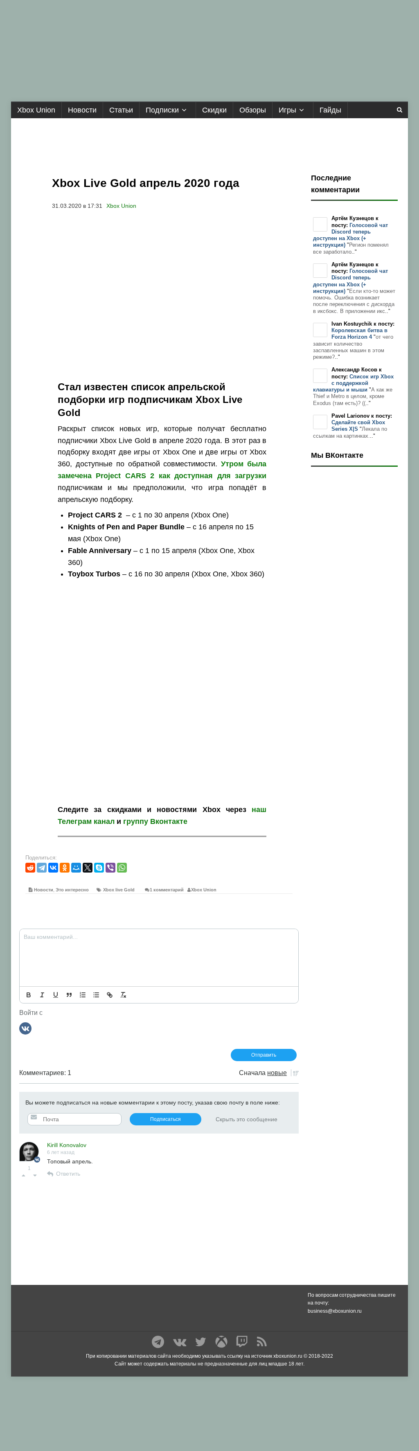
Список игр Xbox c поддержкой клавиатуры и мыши (353, 383)
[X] (87, 868)
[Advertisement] (209, 142)
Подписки (162, 110)
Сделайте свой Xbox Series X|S (358, 425)
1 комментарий (167, 889)
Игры (287, 110)
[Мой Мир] (76, 868)
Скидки (214, 110)
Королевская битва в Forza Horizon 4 (359, 333)
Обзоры (252, 110)
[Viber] (110, 868)
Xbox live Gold (119, 889)
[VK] (25, 1028)
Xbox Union (36, 110)
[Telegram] (42, 868)
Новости (82, 110)
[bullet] (96, 995)
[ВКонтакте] (53, 868)
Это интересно (72, 889)
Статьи (121, 110)
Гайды (330, 110)
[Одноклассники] (65, 868)
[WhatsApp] (122, 868)
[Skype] (99, 868)
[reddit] (30, 868)
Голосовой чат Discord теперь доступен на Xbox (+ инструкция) (350, 235)
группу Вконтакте (155, 821)
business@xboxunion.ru (335, 1311)
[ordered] (82, 995)
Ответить (68, 1173)
